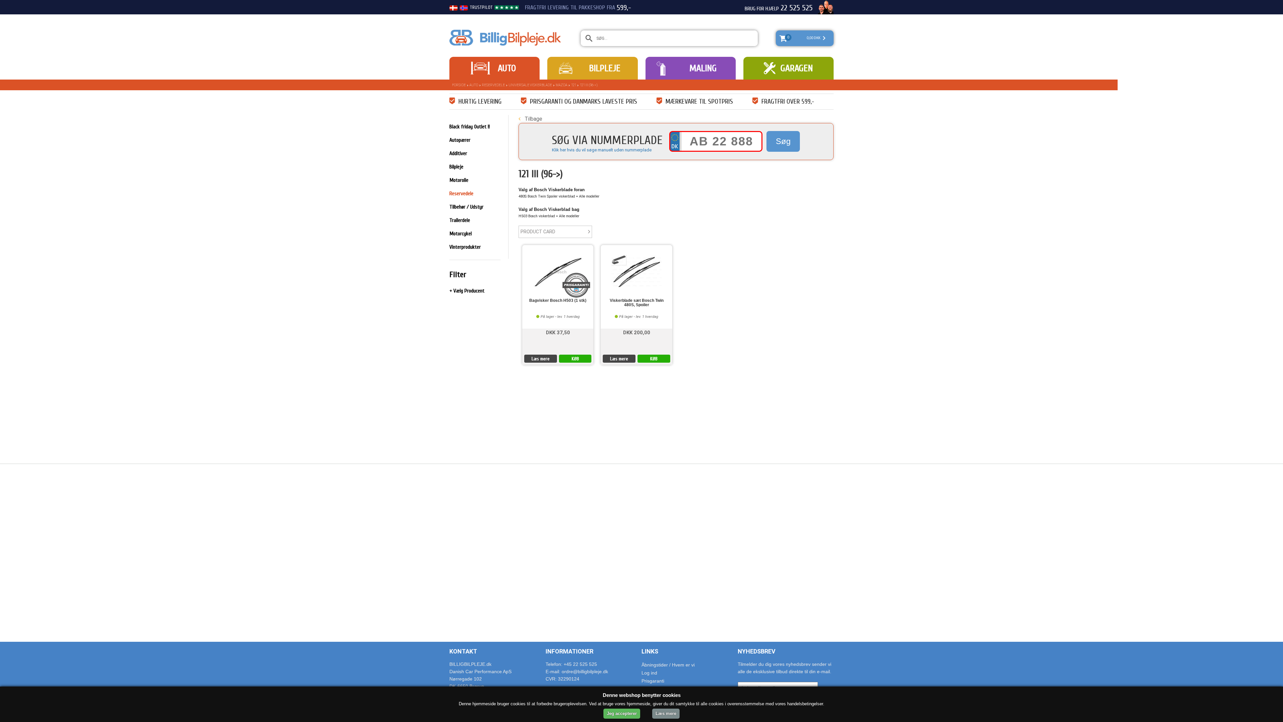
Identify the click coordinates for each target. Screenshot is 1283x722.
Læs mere (541, 359)
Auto (507, 68)
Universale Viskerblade (530, 85)
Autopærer (459, 140)
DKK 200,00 (636, 332)
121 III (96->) (588, 85)
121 (573, 85)
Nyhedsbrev (756, 651)
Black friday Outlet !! (469, 127)
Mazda (561, 85)
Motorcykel (460, 234)
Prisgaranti (653, 681)
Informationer (569, 651)
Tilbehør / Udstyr (466, 207)
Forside (459, 85)
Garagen (796, 68)
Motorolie (458, 180)
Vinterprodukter (465, 247)
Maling (703, 68)
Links (650, 651)
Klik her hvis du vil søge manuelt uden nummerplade (602, 149)
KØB (575, 359)
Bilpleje (604, 68)
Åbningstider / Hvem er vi (668, 665)
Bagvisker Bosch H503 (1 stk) (557, 300)
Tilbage (532, 119)
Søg (783, 141)
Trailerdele (459, 220)
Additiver (458, 153)
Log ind (649, 673)
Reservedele (493, 85)
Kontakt (463, 651)
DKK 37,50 (558, 332)
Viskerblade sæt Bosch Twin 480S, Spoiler (637, 302)
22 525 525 (796, 8)
